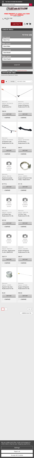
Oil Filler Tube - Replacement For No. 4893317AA (24, 216)
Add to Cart (8, 114)
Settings (17, 448)
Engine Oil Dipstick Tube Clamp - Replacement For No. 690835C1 (25, 179)
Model (6, 50)
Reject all (17, 451)
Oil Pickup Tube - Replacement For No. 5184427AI (8, 216)
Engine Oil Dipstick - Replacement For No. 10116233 (24, 288)
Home (8, 70)
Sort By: (13, 81)
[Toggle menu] (3, 2)
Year (6, 37)
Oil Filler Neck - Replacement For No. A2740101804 (24, 143)
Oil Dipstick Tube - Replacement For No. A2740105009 (8, 143)
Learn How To (16, 24)
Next (29, 309)
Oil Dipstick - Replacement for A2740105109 (6, 107)
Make (6, 43)
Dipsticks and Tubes (22, 70)
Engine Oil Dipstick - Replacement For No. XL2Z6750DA (24, 107)
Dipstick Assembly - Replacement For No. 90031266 (8, 179)
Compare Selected (26, 313)
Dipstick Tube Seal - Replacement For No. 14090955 (8, 288)
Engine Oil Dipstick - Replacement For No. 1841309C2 (24, 252)
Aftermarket (4, 101)
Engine (6, 56)
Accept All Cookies (17, 455)
